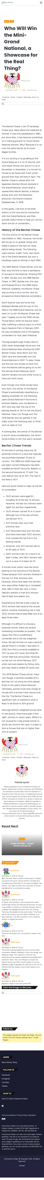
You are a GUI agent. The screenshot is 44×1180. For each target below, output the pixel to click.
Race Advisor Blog (9, 1062)
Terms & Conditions (9, 1115)
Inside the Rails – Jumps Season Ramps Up (22, 844)
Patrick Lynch (25, 81)
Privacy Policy (22, 1115)
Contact (22, 1165)
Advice (22, 839)
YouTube (5, 1082)
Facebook (6, 1075)
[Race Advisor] (7, 2)
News (7, 21)
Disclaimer (32, 1115)
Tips (11, 21)
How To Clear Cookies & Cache (15, 1099)
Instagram (6, 1079)
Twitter (5, 1086)
